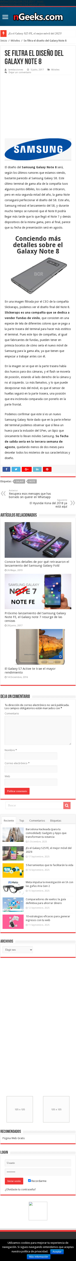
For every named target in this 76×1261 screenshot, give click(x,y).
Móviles (15, 40)
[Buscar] (67, 805)
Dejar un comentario (20, 72)
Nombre (11, 750)
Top (21, 820)
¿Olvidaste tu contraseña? (20, 1189)
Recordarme (38, 1181)
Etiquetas (55, 820)
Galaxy (20, 481)
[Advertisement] (36, 103)
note (32, 481)
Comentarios (37, 820)
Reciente (9, 820)
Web (7, 776)
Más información (38, 1256)
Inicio (3, 40)
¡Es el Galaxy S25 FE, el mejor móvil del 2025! (35, 33)
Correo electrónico (17, 763)
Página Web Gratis (14, 1138)
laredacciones (15, 69)
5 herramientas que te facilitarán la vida (49, 865)
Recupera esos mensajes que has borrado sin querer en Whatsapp (30, 494)
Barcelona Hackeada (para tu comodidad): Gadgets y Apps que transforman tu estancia (46, 833)
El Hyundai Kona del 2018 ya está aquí (48, 503)
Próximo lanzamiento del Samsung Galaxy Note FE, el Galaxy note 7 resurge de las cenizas (35, 617)
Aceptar (57, 1251)
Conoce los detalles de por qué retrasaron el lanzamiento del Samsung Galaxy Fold (37, 563)
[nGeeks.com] (38, 16)
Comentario (12, 713)
